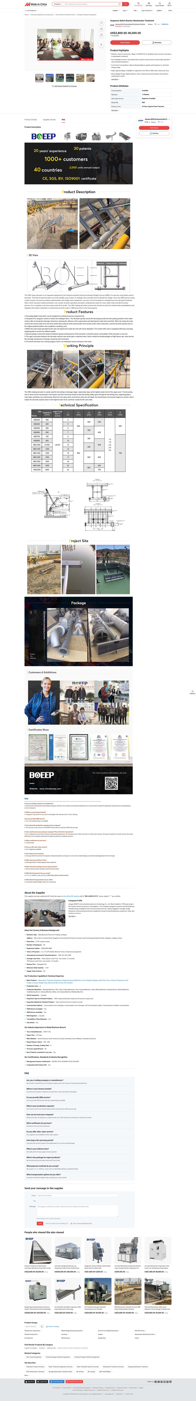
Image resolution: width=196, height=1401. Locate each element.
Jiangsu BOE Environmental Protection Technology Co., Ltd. (130, 24)
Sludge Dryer (43, 983)
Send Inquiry (125, 42)
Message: (33, 1206)
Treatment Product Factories (35, 1367)
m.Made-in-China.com (103, 1390)
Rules (170, 10)
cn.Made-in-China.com (117, 1390)
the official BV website (71, 896)
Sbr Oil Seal (79, 1372)
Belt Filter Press (104, 980)
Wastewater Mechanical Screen (145, 1334)
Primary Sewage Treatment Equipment (58, 1357)
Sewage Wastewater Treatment (138, 1367)
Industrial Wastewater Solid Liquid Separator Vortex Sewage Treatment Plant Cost (158, 1309)
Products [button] (57, 4)
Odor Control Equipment (33, 1357)
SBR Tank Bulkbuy (105, 1372)
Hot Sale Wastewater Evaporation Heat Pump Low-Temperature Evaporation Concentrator (157, 1268)
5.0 (147, 122)
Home (26, 15)
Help (135, 10)
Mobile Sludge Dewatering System (72, 1331)
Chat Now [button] (157, 43)
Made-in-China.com (89, 1390)
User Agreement (109, 1394)
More (26, 1375)
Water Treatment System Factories (88, 1367)
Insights (141, 1388)
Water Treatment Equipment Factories (61, 1367)
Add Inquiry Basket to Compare (66, 86)
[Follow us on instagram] (161, 1382)
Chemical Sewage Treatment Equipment (86, 1357)
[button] (120, 4)
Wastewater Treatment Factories (113, 1367)
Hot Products (56, 1388)
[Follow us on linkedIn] (170, 1382)
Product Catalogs (53, 1326)
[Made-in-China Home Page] (35, 4)
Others (137, 1338)
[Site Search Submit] (125, 4)
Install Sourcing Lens (75, 1382)
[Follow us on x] (159, 1382)
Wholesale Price (110, 1388)
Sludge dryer (102, 1338)
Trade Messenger (56, 1382)
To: (35, 1201)
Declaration (119, 1394)
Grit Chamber (68, 983)
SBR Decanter (65, 1338)
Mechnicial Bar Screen (55, 983)
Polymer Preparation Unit (119, 980)
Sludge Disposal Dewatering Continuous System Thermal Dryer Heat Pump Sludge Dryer (37, 1309)
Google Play (42, 1382)
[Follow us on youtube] (164, 1382)
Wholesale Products (98, 1388)
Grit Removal (28, 1338)
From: (34, 1196)
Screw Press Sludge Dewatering (108, 1331)
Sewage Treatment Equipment (86, 15)
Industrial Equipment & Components (42, 15)
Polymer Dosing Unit (30, 1334)
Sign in (169, 5)
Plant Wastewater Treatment (35, 1372)
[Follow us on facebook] (156, 1382)
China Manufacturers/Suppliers (81, 1388)
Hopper (100, 1334)
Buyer (124, 10)
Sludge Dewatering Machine (71, 980)
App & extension (146, 10)
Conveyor (64, 1334)
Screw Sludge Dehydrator (90, 980)
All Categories (31, 10)
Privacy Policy (129, 1394)
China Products (66, 1388)
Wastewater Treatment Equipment (49, 980)
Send (40, 1223)
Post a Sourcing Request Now (81, 1223)
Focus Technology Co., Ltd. (83, 1394)
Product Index (133, 1388)
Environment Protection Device (65, 15)
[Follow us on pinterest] (167, 1382)
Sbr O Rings (91, 1372)
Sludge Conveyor (32, 983)
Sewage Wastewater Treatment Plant (60, 1372)
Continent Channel (122, 1388)
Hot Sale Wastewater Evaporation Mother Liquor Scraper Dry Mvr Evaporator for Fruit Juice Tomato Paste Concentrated (128, 1268)
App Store (30, 1382)
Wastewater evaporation (32, 1331)
